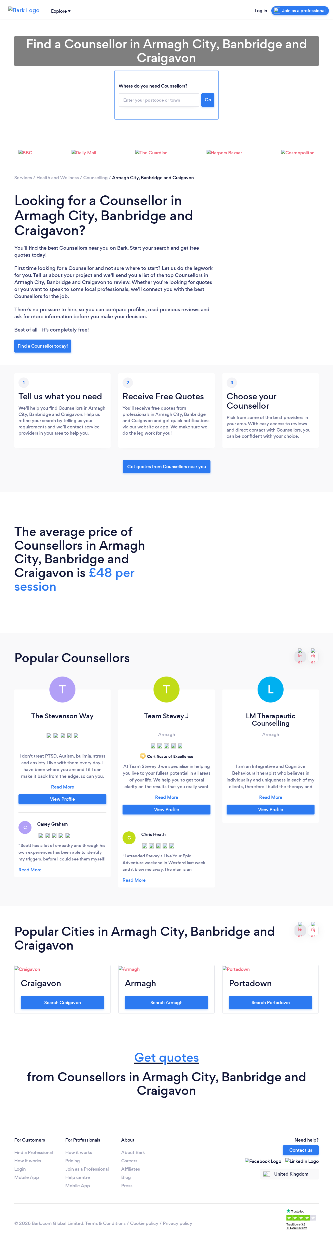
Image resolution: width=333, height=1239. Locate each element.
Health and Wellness (57, 178)
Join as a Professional (87, 1169)
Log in (261, 11)
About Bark (133, 1152)
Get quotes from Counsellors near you (166, 466)
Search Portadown (271, 1002)
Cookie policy (144, 1223)
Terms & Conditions (105, 1223)
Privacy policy (177, 1223)
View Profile (62, 799)
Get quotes (166, 1057)
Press (126, 1186)
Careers (129, 1161)
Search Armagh (166, 1002)
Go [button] (208, 100)
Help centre (77, 1177)
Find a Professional (33, 1152)
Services (23, 178)
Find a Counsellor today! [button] (43, 346)
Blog (126, 1177)
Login (20, 1169)
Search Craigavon (62, 1002)
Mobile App (26, 1177)
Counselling (95, 178)
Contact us (300, 1150)
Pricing (72, 1161)
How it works (27, 1161)
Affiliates (130, 1169)
